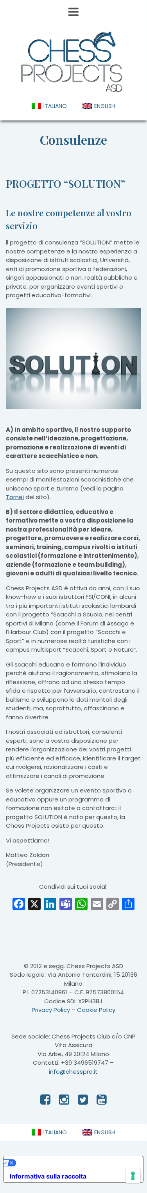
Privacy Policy (51, 1010)
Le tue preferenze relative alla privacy (74, 1163)
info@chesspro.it (73, 1071)
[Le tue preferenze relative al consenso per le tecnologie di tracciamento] (132, 1175)
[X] (34, 905)
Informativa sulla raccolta (48, 1176)
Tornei (15, 497)
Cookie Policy (96, 1010)
